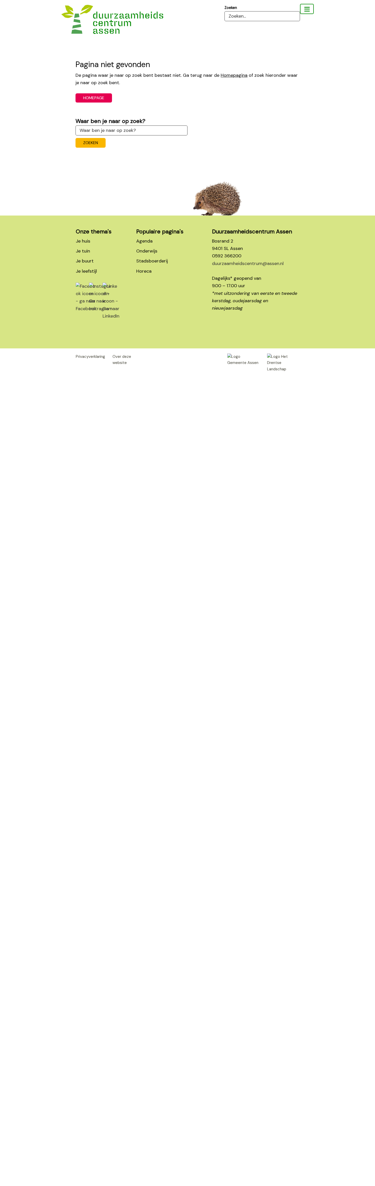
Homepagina (234, 75)
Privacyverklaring (90, 356)
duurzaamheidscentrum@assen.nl (248, 263)
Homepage (93, 97)
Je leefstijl (86, 271)
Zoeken (230, 7)
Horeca (144, 271)
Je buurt (85, 261)
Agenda (144, 241)
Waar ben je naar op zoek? (110, 121)
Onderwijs (146, 251)
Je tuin (83, 251)
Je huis (83, 241)
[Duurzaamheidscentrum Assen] (307, 9)
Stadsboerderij (152, 261)
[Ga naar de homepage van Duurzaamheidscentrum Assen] (112, 23)
